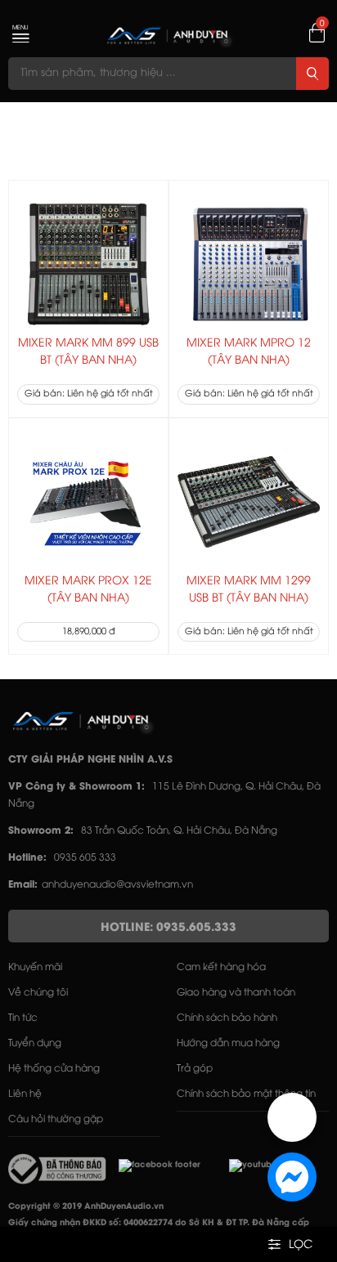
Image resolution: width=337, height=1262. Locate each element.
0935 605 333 (85, 857)
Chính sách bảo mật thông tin (246, 1094)
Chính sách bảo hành (227, 1018)
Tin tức (23, 1018)
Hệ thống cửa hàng (54, 1068)
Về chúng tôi (38, 992)
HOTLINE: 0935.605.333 (168, 928)
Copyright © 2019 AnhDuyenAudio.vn (86, 1207)
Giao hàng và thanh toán (236, 992)
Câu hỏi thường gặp (55, 1119)
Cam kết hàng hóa (221, 967)
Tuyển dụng (34, 1043)
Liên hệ (25, 1094)
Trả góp (195, 1068)
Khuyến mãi (35, 967)
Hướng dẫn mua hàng (228, 1043)
